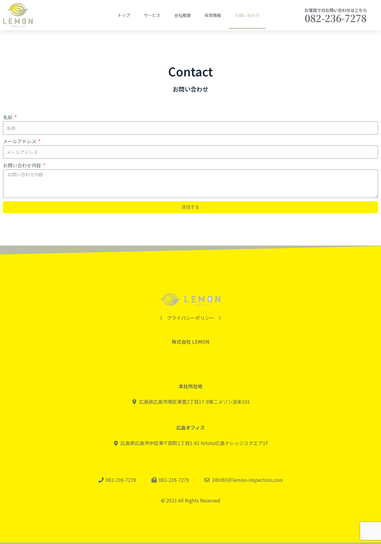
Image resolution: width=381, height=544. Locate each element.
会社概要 (182, 15)
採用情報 (212, 15)
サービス (152, 15)
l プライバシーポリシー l (190, 317)
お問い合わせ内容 (22, 165)
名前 (8, 117)
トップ (124, 15)
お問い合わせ (247, 15)
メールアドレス (20, 141)
